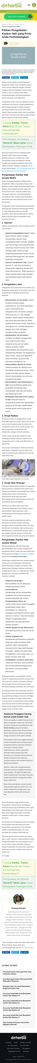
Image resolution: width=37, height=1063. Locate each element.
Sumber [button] (6, 856)
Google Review (28, 947)
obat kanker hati (24, 554)
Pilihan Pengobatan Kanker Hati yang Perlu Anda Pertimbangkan (16, 33)
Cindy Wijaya (13, 44)
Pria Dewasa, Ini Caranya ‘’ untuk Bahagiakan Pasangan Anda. (18, 143)
